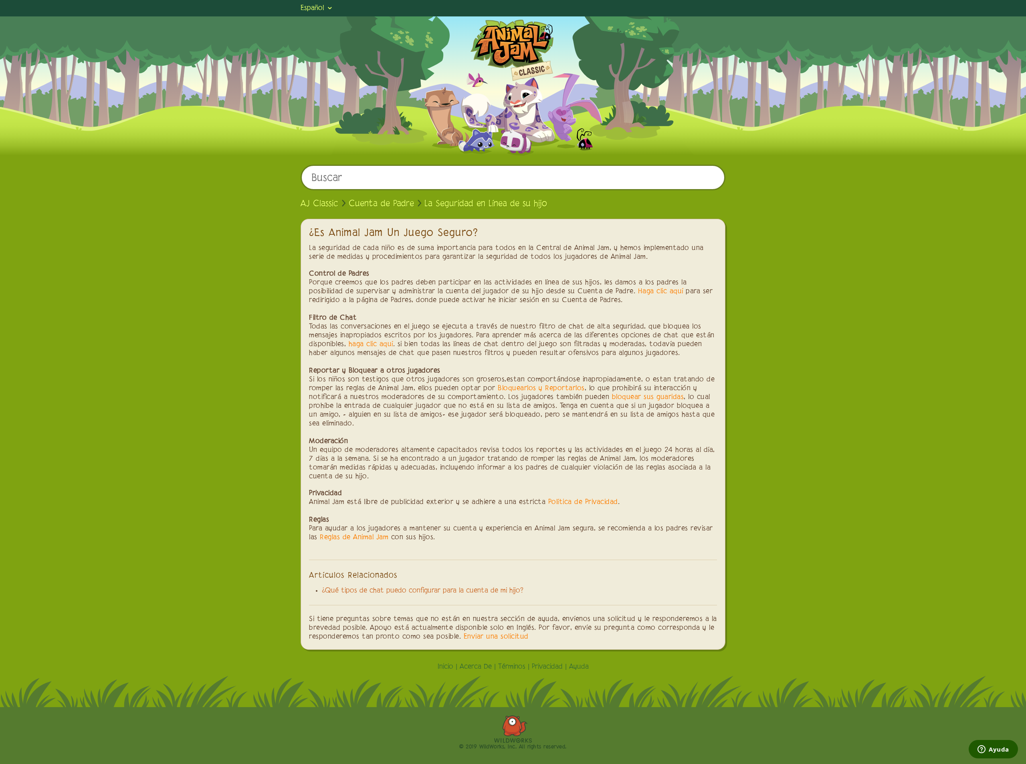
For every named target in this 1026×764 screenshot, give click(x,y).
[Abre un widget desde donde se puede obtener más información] (993, 750)
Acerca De (476, 667)
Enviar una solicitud (496, 637)
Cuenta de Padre (381, 204)
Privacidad (547, 667)
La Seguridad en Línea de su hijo (485, 204)
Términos (511, 667)
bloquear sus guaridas (648, 397)
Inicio (445, 667)
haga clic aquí (371, 344)
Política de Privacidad (583, 502)
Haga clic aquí (660, 291)
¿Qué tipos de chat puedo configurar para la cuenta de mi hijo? (422, 591)
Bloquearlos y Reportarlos (541, 388)
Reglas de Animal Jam (354, 537)
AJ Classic (319, 204)
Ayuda (579, 667)
